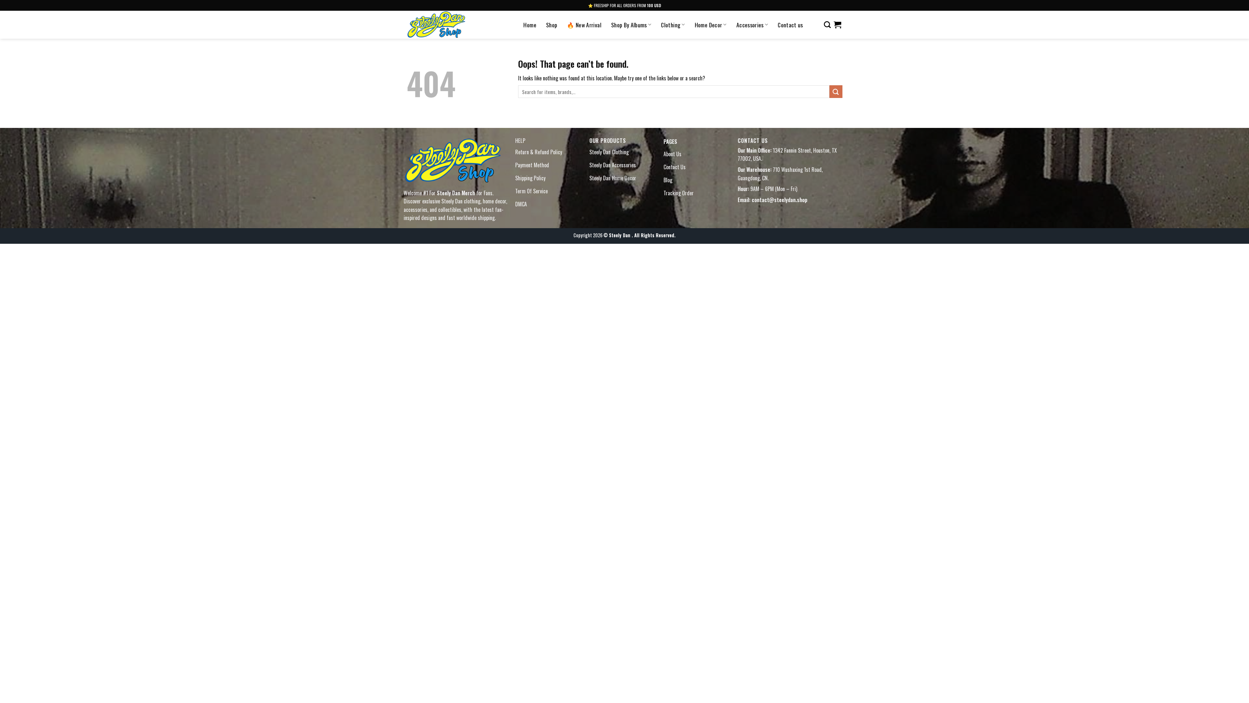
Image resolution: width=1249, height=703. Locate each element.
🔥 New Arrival (584, 25)
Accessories (750, 25)
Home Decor (708, 25)
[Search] (827, 24)
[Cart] (837, 25)
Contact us (790, 25)
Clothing (670, 25)
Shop (551, 25)
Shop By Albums (629, 25)
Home (529, 25)
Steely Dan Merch (456, 193)
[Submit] (835, 91)
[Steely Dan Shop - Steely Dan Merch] (450, 25)
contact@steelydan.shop (779, 200)
